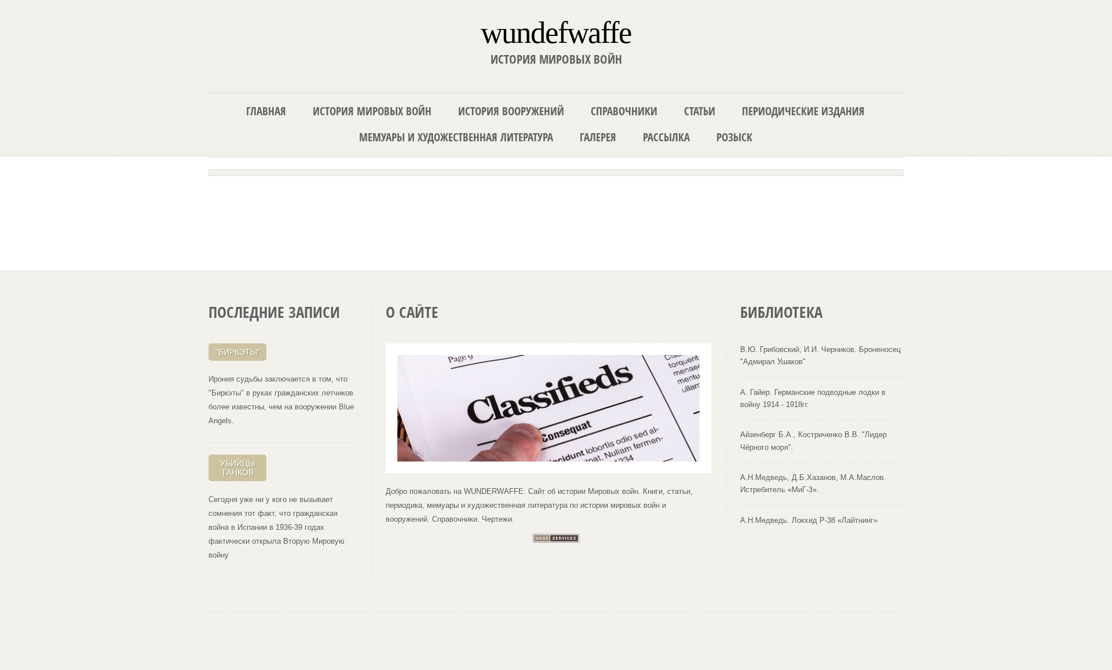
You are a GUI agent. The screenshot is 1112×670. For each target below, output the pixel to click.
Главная (266, 111)
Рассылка (666, 137)
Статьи (699, 111)
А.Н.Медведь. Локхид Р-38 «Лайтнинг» (808, 520)
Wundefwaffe (556, 31)
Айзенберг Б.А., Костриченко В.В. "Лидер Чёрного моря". (813, 440)
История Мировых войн (372, 111)
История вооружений (511, 111)
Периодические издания (803, 111)
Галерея (598, 137)
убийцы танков (237, 468)
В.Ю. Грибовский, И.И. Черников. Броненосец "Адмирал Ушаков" (820, 355)
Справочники (624, 111)
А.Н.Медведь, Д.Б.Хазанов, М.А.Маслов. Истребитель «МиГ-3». (813, 483)
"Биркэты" (237, 352)
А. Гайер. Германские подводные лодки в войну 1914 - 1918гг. (813, 398)
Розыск (734, 137)
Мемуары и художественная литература (456, 137)
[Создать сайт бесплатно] (556, 540)
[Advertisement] (556, 210)
